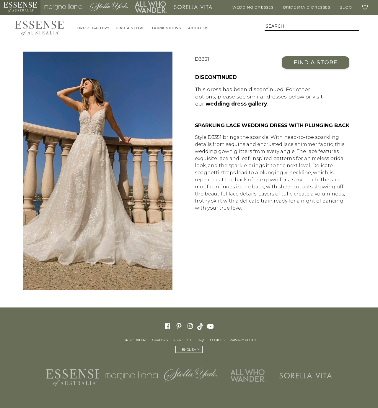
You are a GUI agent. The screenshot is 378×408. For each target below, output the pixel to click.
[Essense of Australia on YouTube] (211, 326)
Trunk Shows (166, 28)
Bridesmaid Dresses (306, 7)
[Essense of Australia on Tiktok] (201, 326)
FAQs (200, 340)
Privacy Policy (242, 340)
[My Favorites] (366, 7)
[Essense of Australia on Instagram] (190, 326)
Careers (160, 340)
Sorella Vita (193, 7)
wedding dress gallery (236, 104)
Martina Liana (63, 7)
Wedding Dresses (253, 7)
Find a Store (316, 62)
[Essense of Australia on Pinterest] (179, 326)
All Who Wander (150, 7)
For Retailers (134, 340)
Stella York (108, 7)
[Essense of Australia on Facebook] (167, 326)
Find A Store (130, 28)
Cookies (217, 340)
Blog (346, 7)
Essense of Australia (20, 7)
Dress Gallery (93, 28)
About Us (198, 28)
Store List (182, 340)
